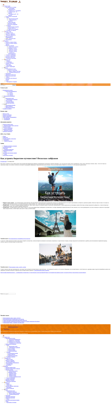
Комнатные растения (11, 75)
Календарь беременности (11, 9)
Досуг (8, 77)
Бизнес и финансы (11, 35)
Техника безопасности (14, 72)
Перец (8, 60)
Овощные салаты (12, 47)
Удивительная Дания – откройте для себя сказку (13, 322)
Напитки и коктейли (11, 58)
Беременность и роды (11, 7)
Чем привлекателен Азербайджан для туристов (19, 238)
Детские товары (12, 23)
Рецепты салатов (10, 45)
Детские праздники (12, 24)
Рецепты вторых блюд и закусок (11, 125)
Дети (8, 17)
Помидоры (9, 61)
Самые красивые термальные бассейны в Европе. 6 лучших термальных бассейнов (21, 321)
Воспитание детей (13, 18)
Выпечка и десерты (10, 57)
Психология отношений (11, 16)
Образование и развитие (12, 20)
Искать (14, 85)
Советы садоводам (10, 66)
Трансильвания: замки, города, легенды (17, 267)
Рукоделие (8, 73)
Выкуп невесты (12, 28)
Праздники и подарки (12, 81)
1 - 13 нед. (10, 92)
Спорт (7, 80)
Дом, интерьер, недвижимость (9, 37)
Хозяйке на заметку (11, 30)
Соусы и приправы (11, 54)
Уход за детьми (11, 22)
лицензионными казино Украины (41, 270)
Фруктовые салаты (13, 46)
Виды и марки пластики (14, 71)
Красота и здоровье (10, 33)
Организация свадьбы (13, 26)
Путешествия (12, 38)
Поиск (2, 83)
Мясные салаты (13, 50)
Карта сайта (6, 329)
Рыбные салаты (13, 51)
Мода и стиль (10, 32)
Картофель (9, 65)
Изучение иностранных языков (10, 152)
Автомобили (9, 39)
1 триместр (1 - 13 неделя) (14, 10)
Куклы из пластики (12, 70)
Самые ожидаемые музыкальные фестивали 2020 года (15, 320)
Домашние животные (11, 74)
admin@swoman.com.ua (13, 327)
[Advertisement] (39, 283)
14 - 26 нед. (10, 93)
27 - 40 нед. (10, 94)
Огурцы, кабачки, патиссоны (10, 64)
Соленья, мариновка (11, 56)
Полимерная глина (11, 69)
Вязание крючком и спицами (10, 146)
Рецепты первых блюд (11, 42)
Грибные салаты (13, 49)
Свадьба (9, 25)
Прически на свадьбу (13, 29)
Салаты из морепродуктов (12, 53)
